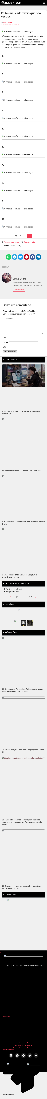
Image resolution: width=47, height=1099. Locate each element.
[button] (8, 257)
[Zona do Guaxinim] (30, 623)
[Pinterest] (23, 1055)
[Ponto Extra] (23, 623)
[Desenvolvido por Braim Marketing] (33, 1065)
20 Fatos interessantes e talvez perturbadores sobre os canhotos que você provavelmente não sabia (22, 822)
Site (4, 347)
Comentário (8, 318)
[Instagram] (11, 1055)
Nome (6, 338)
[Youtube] (36, 1055)
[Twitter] (29, 1055)
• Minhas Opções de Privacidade (23, 1048)
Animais (31, 242)
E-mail (6, 342)
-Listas (16, 242)
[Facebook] (17, 1055)
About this (13, 597)
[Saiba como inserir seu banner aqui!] (17, 623)
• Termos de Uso (23, 1043)
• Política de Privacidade (23, 1045)
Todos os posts (19, 289)
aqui (35, 597)
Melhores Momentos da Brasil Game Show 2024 (22, 471)
